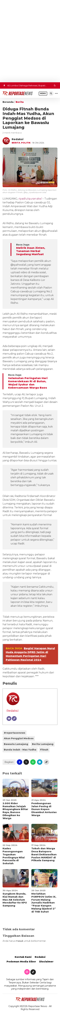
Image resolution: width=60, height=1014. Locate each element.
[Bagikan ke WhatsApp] (33, 762)
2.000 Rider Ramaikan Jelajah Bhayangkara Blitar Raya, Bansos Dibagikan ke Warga (15, 811)
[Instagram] (27, 972)
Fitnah (44, 749)
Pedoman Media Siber (21, 961)
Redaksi (13, 710)
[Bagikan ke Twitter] (26, 762)
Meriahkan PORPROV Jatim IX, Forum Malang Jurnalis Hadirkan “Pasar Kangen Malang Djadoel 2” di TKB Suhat (43, 902)
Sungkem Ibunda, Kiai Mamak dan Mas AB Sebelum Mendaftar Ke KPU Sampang (15, 899)
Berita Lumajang (42, 744)
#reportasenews (14, 732)
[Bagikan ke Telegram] (39, 762)
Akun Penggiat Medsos (19, 738)
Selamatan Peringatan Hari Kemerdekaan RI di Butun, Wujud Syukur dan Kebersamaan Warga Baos (28, 383)
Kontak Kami (23, 956)
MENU (43, 93)
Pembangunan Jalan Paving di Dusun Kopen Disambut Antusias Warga (44, 809)
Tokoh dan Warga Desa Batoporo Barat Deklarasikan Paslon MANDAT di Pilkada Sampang (44, 854)
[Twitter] (33, 972)
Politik (26, 142)
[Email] (9, 718)
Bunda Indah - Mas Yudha (20, 749)
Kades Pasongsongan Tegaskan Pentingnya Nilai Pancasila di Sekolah (14, 856)
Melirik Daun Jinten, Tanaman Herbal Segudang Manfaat (30, 251)
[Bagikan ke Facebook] (19, 762)
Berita (20, 102)
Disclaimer (46, 961)
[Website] (14, 718)
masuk (19, 940)
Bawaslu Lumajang (16, 744)
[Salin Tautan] (46, 762)
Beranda (8, 102)
